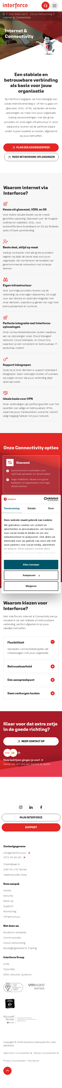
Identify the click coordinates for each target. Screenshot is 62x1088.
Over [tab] (51, 508)
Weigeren (31, 585)
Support (31, 827)
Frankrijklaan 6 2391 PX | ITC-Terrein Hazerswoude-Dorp (15, 869)
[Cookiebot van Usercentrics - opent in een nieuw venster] (44, 499)
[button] (31, 641)
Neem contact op (32, 741)
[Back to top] (7, 1071)
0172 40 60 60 (12, 857)
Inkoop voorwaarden (45, 1053)
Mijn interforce (31, 817)
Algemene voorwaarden (16, 1053)
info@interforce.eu (15, 852)
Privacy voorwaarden (14, 1060)
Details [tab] (32, 508)
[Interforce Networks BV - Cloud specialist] (15, 5)
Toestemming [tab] (12, 508)
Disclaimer (33, 1060)
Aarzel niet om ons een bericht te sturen (26, 764)
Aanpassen (29, 575)
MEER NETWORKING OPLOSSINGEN (33, 156)
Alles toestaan (31, 564)
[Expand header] (55, 6)
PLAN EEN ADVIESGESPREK (33, 147)
